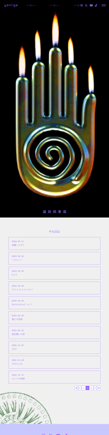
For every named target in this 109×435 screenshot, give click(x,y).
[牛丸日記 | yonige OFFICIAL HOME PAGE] (11, 5)
